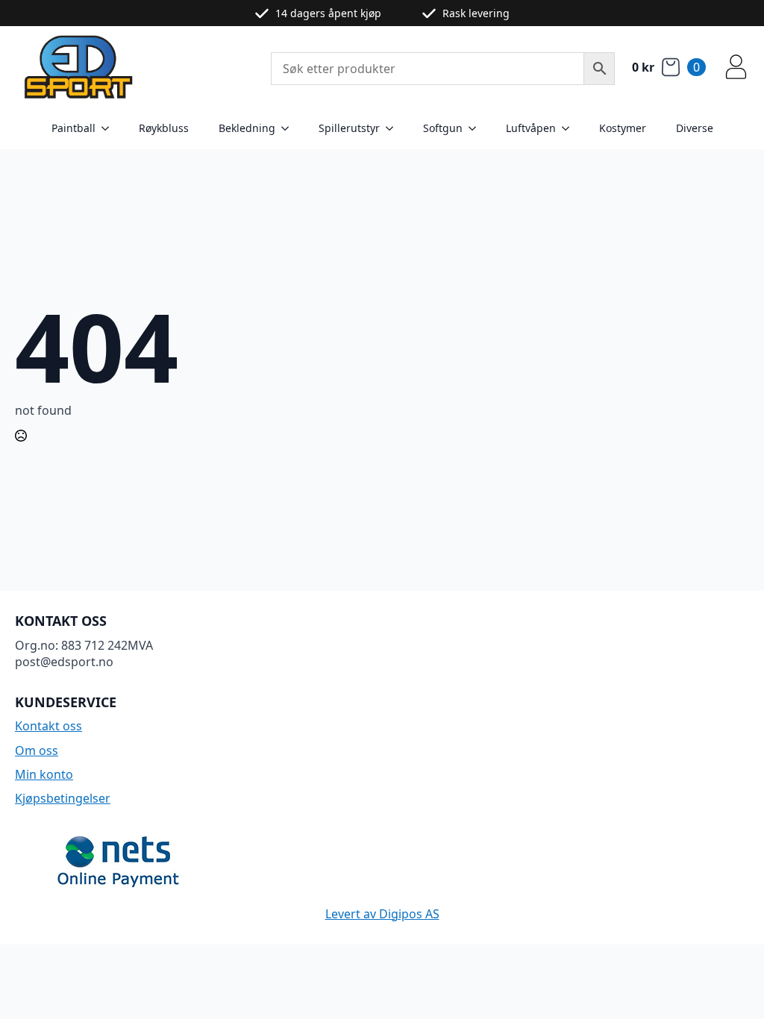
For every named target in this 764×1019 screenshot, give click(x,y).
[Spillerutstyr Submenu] (394, 128)
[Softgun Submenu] (477, 128)
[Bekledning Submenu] (289, 128)
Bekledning (247, 128)
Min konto (44, 774)
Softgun (443, 128)
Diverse (694, 128)
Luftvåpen (531, 128)
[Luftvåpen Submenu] (570, 128)
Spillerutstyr (349, 128)
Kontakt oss (48, 726)
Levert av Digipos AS (382, 914)
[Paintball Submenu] (110, 128)
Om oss (36, 750)
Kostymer (622, 128)
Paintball (73, 128)
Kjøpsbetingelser (62, 798)
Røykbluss (164, 128)
